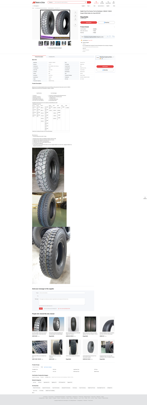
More (33, 392)
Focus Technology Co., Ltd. (66, 400)
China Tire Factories (36, 387)
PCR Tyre (54, 369)
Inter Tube (34, 371)
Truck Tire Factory (82, 387)
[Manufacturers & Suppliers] (38, 2)
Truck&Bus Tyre (35, 369)
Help (94, 5)
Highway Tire (54, 382)
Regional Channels (87, 396)
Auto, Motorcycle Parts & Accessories (41, 8)
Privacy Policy (90, 400)
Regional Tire (70, 382)
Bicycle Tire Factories (46, 387)
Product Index (93, 396)
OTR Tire (39, 382)
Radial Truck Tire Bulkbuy (50, 390)
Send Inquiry (88, 22)
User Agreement (79, 400)
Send (41, 308)
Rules (114, 5)
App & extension (101, 5)
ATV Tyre (54, 371)
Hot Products (45, 396)
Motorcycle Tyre (76, 371)
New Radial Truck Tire (101, 387)
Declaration (85, 400)
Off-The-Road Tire (62, 382)
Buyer (88, 5)
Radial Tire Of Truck (91, 387)
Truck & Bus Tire (57, 8)
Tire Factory (75, 387)
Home (33, 8)
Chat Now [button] (107, 22)
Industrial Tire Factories (66, 387)
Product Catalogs (48, 367)
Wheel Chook (96, 371)
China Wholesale (68, 396)
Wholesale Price (75, 396)
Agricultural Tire (46, 382)
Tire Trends (41, 390)
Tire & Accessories (51, 8)
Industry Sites (81, 396)
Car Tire (34, 382)
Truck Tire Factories (55, 387)
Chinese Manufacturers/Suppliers (60, 396)
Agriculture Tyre (76, 369)
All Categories (36, 5)
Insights (102, 396)
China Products (51, 396)
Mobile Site (98, 396)
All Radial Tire (109, 387)
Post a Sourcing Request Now (64, 308)
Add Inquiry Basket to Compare (55, 47)
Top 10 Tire (35, 390)
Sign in (113, 3)
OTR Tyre (95, 369)
